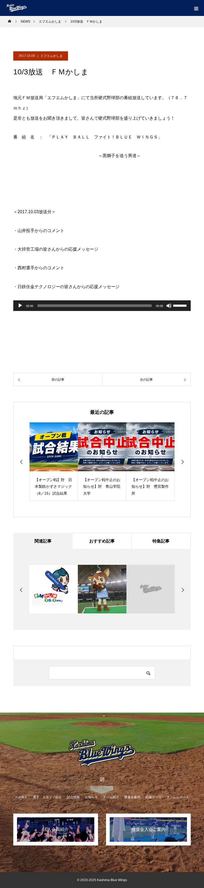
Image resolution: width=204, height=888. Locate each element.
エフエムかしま (51, 56)
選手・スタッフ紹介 (47, 797)
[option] (53, 461)
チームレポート (178, 797)
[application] (102, 305)
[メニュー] (196, 8)
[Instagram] (102, 779)
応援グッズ (154, 797)
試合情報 (73, 797)
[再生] (20, 305)
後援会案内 (132, 797)
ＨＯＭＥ (21, 797)
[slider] (180, 305)
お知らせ (91, 797)
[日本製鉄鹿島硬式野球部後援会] (102, 753)
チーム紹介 (111, 797)
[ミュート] (169, 305)
